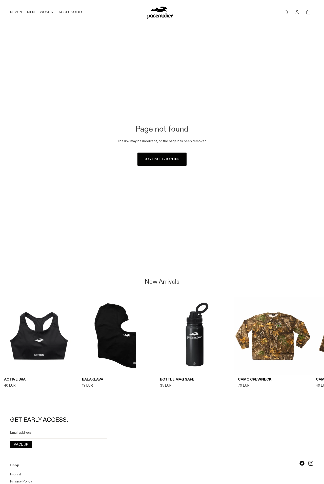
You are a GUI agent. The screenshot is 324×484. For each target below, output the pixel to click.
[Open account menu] (297, 12)
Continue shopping (162, 159)
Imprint (15, 474)
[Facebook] (302, 463)
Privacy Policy (21, 481)
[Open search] (286, 12)
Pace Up (21, 444)
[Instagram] (311, 463)
